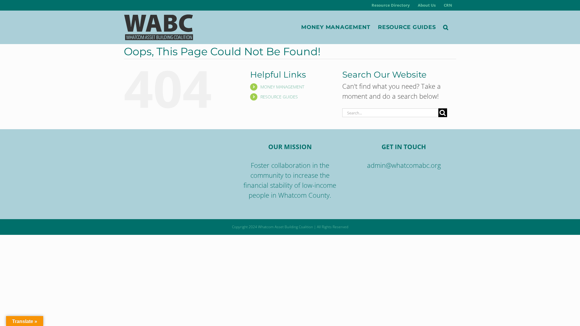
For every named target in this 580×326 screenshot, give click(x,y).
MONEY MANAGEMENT (282, 87)
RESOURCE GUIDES (279, 97)
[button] (446, 27)
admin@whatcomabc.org (404, 165)
